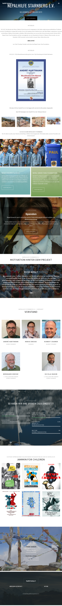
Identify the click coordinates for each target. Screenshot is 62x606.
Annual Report (31, 41)
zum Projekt (7, 187)
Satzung (46, 586)
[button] (59, 3)
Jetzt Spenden (31, 18)
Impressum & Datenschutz (16, 586)
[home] (7, 3)
